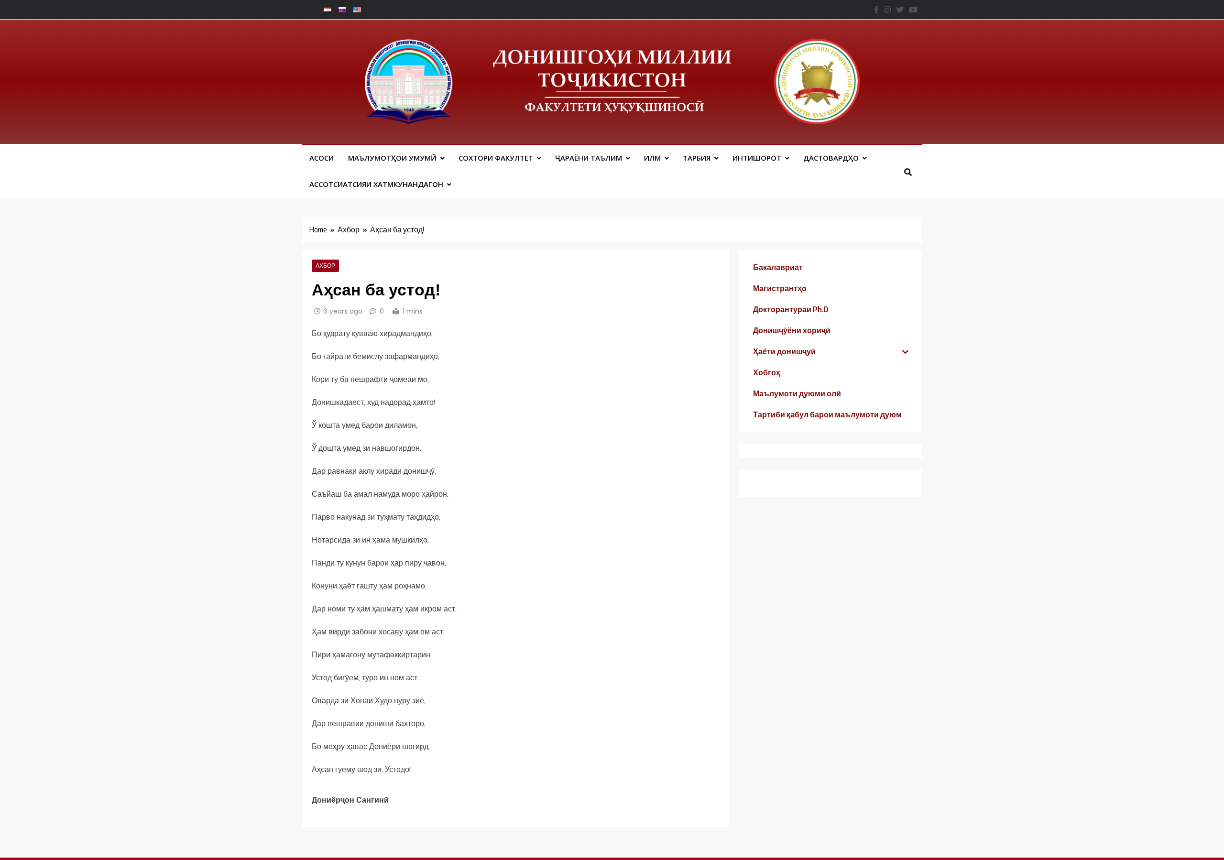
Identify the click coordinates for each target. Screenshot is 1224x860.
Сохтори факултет (496, 158)
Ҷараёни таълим (588, 158)
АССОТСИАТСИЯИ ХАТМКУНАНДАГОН (376, 184)
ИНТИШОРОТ (756, 158)
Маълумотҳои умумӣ (392, 158)
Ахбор (325, 266)
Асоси (321, 158)
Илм (652, 158)
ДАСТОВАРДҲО (831, 158)
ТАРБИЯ (696, 158)
